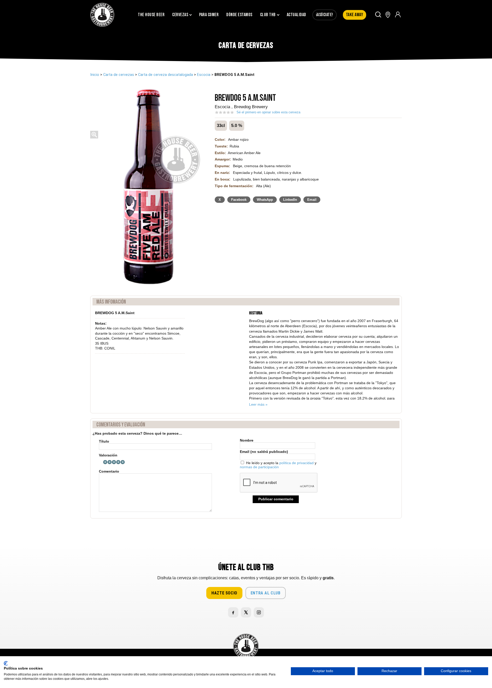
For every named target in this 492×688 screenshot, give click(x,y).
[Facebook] (233, 612)
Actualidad (296, 14)
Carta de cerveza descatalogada (165, 75)
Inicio (94, 75)
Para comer (209, 14)
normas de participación (259, 467)
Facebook (239, 200)
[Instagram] (259, 612)
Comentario (109, 471)
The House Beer (151, 14)
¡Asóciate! (324, 14)
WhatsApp (265, 200)
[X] (246, 612)
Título (104, 441)
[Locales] (388, 14)
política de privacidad (296, 463)
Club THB (268, 14)
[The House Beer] (102, 15)
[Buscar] (378, 14)
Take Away (354, 14)
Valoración (108, 455)
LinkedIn (290, 200)
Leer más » (258, 404)
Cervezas (180, 14)
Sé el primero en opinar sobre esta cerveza (268, 112)
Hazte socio (224, 593)
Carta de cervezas (118, 75)
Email (311, 200)
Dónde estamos (239, 14)
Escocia (203, 75)
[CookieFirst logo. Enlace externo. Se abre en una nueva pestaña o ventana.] (6, 663)
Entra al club (266, 593)
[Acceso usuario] (398, 14)
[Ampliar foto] (94, 137)
